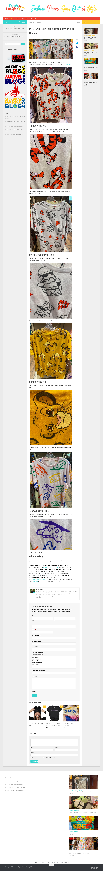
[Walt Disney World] (54, 657)
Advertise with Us (65, 862)
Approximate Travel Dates (39, 670)
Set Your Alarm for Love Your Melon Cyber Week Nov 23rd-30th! (36, 723)
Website (32, 752)
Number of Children (37, 641)
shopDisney (91, 50)
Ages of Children (36, 647)
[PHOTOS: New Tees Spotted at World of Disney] (51, 49)
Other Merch (33, 18)
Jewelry (17, 18)
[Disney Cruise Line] (54, 659)
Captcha (34, 691)
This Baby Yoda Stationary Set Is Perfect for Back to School (19, 781)
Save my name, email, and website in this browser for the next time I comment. (49, 757)
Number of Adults (36, 635)
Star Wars (94, 35)
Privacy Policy (55, 862)
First (33, 620)
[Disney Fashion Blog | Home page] (15, 7)
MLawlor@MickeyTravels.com (50, 567)
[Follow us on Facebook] (19, 22)
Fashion (11, 18)
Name (34, 615)
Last (55, 620)
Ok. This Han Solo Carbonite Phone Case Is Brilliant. (17, 777)
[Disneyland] (54, 661)
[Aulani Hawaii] (54, 664)
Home (6, 18)
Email (33, 624)
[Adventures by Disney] (54, 662)
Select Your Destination (38, 652)
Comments (34, 676)
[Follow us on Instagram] (22, 22)
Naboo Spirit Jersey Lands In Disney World (15, 134)
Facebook (35, 581)
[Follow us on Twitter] (24, 22)
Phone (34, 629)
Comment (32, 737)
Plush (90, 65)
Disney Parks (32, 22)
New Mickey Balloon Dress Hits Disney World (16, 787)
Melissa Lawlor (33, 36)
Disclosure (37, 862)
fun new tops (67, 64)
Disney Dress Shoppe (88, 80)
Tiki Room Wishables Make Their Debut (15, 126)
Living (22, 18)
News (27, 18)
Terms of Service (46, 862)
